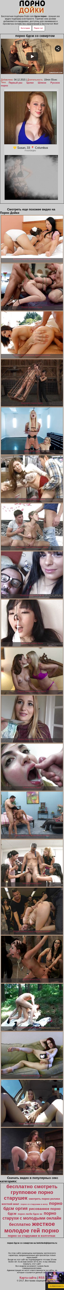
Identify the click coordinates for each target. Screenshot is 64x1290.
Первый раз (15, 82)
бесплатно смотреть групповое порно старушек (30, 1192)
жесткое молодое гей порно (31, 1227)
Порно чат (38, 28)
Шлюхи (42, 82)
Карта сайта (28, 1277)
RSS (42, 1277)
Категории (25, 28)
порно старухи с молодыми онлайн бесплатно (31, 1219)
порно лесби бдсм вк (30, 1214)
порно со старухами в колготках (31, 1235)
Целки (30, 82)
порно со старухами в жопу (34, 1204)
